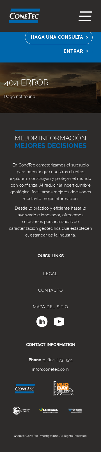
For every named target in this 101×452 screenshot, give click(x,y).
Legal (50, 273)
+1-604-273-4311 (57, 359)
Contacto (50, 290)
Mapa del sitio (50, 306)
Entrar (73, 51)
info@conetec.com (50, 369)
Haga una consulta (57, 37)
